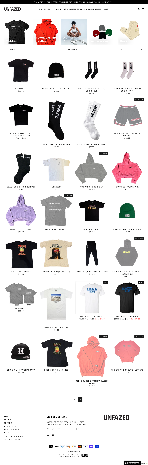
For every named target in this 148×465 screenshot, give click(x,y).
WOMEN (57, 9)
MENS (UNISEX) (44, 9)
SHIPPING (8, 423)
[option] (74, 2)
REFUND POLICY (11, 433)
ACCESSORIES (73, 9)
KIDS (64, 9)
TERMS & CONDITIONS (14, 436)
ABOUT (107, 9)
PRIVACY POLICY (11, 429)
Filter (12, 49)
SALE (82, 9)
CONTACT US (10, 426)
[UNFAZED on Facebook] (48, 435)
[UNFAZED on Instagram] (53, 435)
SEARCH (8, 420)
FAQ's (6, 416)
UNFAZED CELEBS (94, 9)
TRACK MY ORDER (12, 439)
